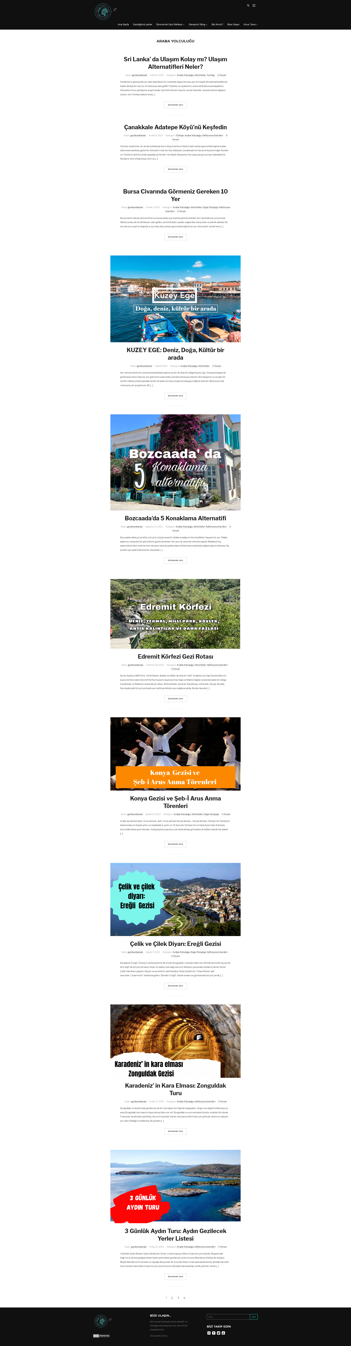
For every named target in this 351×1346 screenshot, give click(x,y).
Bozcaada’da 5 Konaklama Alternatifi (175, 518)
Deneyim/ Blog (197, 24)
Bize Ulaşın (233, 24)
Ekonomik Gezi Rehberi (169, 24)
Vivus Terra (250, 24)
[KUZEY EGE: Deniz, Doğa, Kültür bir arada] (175, 257)
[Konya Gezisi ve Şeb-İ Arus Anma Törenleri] (175, 719)
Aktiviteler (200, 75)
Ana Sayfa (123, 24)
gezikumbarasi (139, 75)
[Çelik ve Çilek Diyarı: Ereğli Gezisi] (175, 864)
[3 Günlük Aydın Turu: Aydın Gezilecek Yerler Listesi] (175, 1151)
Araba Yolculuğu (185, 75)
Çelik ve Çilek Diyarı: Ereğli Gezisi (175, 943)
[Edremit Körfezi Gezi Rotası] (175, 581)
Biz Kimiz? (217, 24)
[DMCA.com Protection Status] (101, 1336)
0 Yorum (222, 75)
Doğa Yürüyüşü (210, 207)
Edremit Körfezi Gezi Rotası (175, 656)
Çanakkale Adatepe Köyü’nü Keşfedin (175, 127)
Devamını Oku (175, 105)
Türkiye (180, 135)
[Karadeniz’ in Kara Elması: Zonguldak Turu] (175, 1006)
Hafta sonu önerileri (212, 135)
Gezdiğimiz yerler (142, 24)
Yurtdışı (211, 75)
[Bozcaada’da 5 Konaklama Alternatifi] (175, 416)
